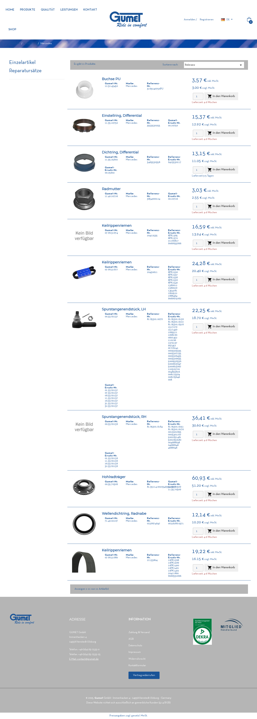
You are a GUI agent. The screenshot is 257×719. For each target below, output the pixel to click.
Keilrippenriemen (117, 226)
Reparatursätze (25, 71)
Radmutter (111, 189)
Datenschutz (135, 645)
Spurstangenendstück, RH (124, 417)
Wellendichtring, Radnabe (124, 513)
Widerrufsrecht (136, 659)
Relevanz (214, 65)
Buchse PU (111, 79)
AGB (131, 639)
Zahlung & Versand (139, 632)
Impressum (134, 652)
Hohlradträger (113, 477)
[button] (144, 675)
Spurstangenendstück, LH (124, 309)
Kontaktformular (137, 665)
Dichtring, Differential (120, 152)
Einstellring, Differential (122, 116)
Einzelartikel (22, 62)
